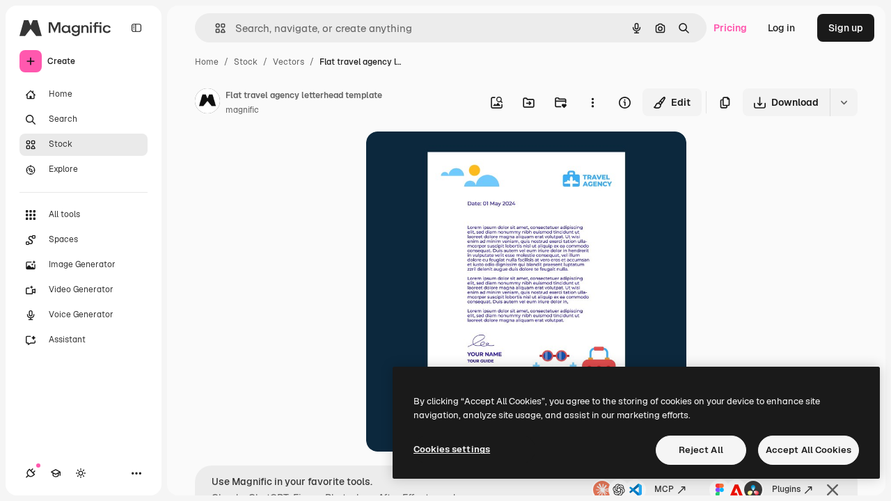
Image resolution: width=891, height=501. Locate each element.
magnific (242, 110)
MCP (664, 489)
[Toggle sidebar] (136, 28)
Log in (781, 28)
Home (207, 61)
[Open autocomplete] (215, 28)
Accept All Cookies (808, 450)
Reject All (701, 450)
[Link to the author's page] (207, 103)
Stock (246, 61)
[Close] (832, 490)
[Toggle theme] (81, 473)
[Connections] (30, 473)
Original (455, 158)
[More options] (592, 102)
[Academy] (56, 473)
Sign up (845, 28)
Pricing (730, 28)
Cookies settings (451, 449)
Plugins (786, 489)
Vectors (288, 61)
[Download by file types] (844, 102)
